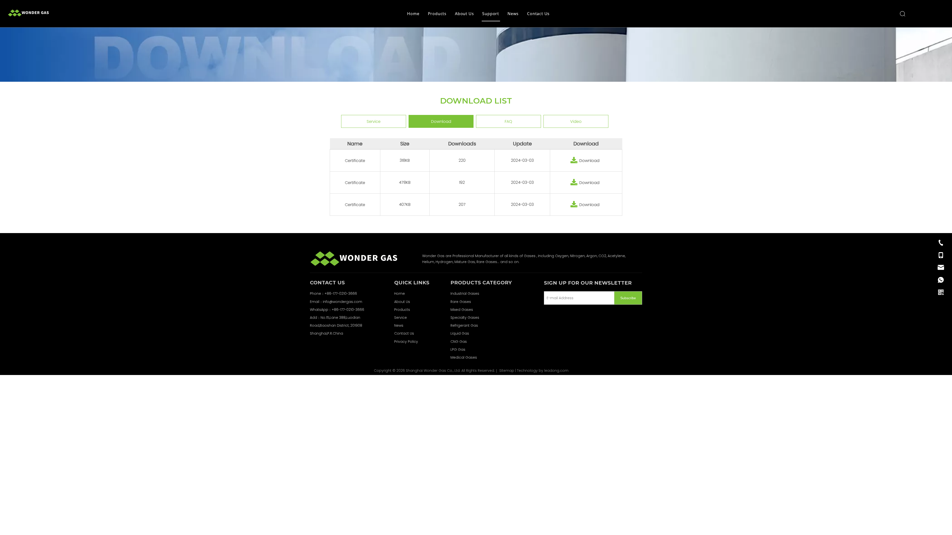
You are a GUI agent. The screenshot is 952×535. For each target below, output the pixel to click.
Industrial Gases (464, 293)
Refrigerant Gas (464, 325)
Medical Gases (463, 357)
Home (413, 13)
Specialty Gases (464, 317)
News (513, 13)
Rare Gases (460, 301)
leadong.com (556, 370)
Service (374, 121)
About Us (464, 13)
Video (576, 121)
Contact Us (538, 13)
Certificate (355, 160)
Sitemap (506, 370)
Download (441, 121)
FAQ (508, 121)
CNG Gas (458, 341)
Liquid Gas (459, 333)
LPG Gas (457, 349)
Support (490, 13)
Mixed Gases (461, 309)
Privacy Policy (406, 341)
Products (437, 13)
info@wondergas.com (342, 301)
